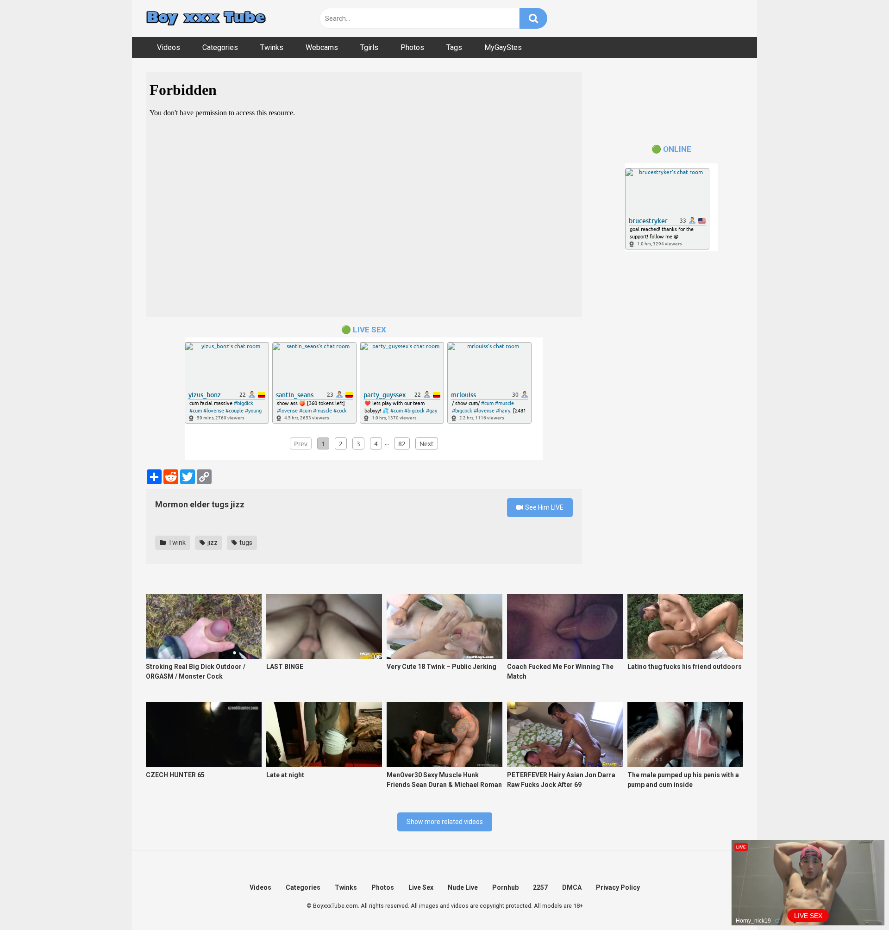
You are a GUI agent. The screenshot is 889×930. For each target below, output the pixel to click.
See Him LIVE (543, 507)
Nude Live (463, 887)
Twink (176, 542)
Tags (454, 47)
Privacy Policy (618, 887)
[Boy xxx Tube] (206, 18)
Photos (412, 47)
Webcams (322, 47)
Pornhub (505, 887)
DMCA (572, 887)
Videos (168, 47)
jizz (212, 542)
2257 (540, 887)
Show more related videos (445, 821)
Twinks (271, 47)
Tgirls (369, 47)
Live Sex (420, 887)
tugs (245, 542)
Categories (220, 47)
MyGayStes (503, 47)
